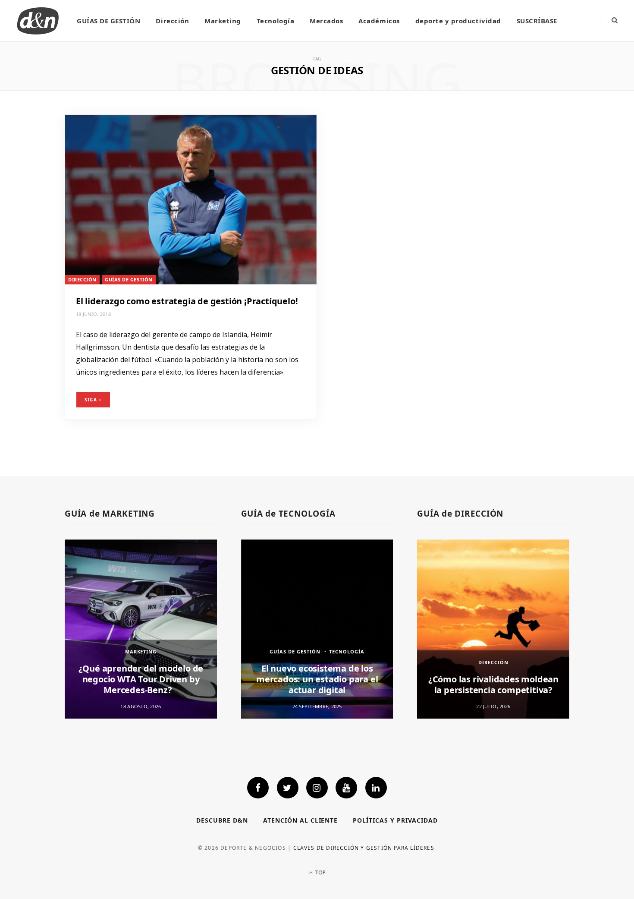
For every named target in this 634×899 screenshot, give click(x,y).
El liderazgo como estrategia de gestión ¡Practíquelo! (187, 301)
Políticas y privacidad (395, 820)
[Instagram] (317, 787)
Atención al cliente (300, 820)
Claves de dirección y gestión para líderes (363, 848)
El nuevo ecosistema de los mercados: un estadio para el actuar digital (317, 679)
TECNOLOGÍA (346, 651)
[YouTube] (346, 787)
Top (320, 872)
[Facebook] (258, 787)
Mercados (326, 20)
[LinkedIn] (376, 787)
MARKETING (141, 651)
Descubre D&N (222, 820)
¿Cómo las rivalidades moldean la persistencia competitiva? (493, 684)
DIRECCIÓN (82, 279)
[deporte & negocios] (38, 20)
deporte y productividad (458, 20)
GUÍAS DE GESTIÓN (108, 20)
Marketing (222, 20)
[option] (141, 629)
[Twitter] (287, 787)
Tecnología (275, 20)
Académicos (378, 20)
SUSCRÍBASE (537, 20)
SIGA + (93, 400)
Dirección (172, 20)
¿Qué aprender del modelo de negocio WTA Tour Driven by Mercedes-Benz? (141, 679)
